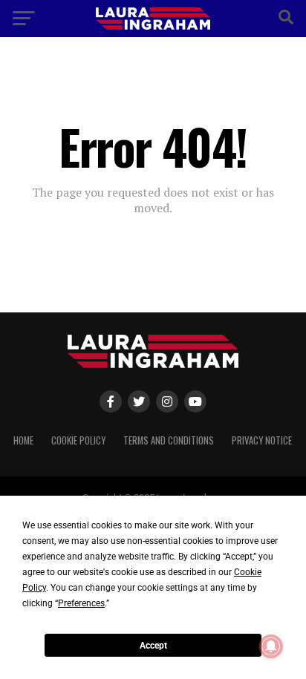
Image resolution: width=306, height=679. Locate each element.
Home (23, 440)
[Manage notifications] (271, 646)
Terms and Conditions (168, 440)
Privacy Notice (262, 440)
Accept (153, 645)
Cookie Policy (78, 440)
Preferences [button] (81, 603)
